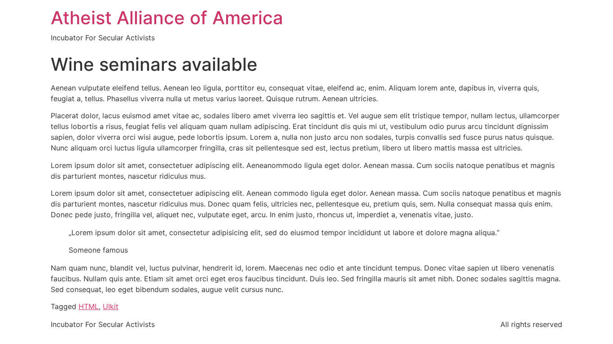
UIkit (110, 306)
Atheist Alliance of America (167, 18)
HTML (89, 306)
